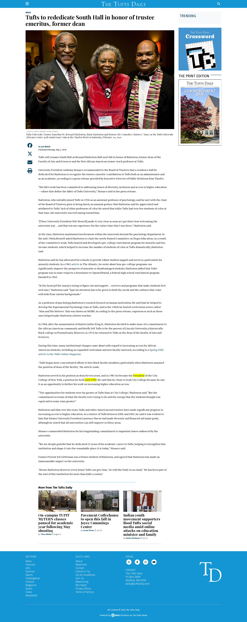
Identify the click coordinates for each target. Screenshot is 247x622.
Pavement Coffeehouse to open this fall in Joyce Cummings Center (100, 521)
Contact (80, 568)
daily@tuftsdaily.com (138, 583)
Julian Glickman (133, 538)
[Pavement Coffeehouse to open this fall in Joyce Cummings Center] (100, 501)
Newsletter (32, 595)
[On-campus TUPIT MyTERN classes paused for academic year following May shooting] (57, 501)
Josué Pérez (88, 530)
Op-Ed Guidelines (85, 574)
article (75, 264)
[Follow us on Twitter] (129, 561)
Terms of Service (85, 592)
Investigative (33, 578)
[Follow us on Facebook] (137, 561)
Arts (28, 568)
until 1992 (91, 379)
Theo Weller (46, 534)
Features (30, 564)
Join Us (80, 578)
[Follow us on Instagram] (145, 561)
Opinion (30, 571)
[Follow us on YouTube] (154, 561)
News (28, 13)
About (79, 561)
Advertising (82, 581)
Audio (29, 588)
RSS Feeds (81, 585)
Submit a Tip (83, 571)
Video (29, 592)
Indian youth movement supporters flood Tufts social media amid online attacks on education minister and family (141, 525)
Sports (29, 574)
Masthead (81, 564)
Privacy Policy (83, 588)
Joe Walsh (45, 146)
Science (30, 581)
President (139, 375)
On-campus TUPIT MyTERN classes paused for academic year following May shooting (55, 523)
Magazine (31, 585)
